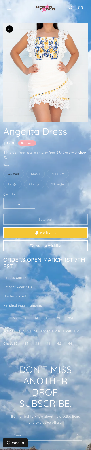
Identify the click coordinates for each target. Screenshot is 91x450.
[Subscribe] (77, 435)
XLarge (36, 185)
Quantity (9, 194)
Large (15, 185)
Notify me (48, 232)
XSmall (16, 175)
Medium (60, 175)
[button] (9, 8)
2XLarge (60, 185)
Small (38, 175)
